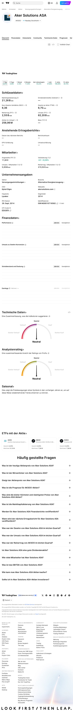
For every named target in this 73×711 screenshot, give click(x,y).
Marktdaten (21, 629)
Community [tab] (37, 38)
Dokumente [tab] (27, 38)
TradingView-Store (24, 678)
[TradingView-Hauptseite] (9, 595)
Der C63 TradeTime (24, 682)
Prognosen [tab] (64, 38)
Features (20, 625)
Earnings (4, 663)
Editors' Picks (40, 647)
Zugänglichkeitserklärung (26, 696)
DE (52, 3)
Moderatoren (40, 637)
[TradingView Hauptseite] (7, 3)
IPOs (3, 667)
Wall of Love (40, 627)
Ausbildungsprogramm (60, 646)
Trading (38, 643)
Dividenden (5, 665)
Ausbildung (39, 645)
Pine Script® (6, 682)
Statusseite (21, 702)
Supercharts (6, 627)
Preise (20, 627)
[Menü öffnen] (3, 3)
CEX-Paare (5, 641)
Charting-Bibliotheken (60, 627)
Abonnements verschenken (22, 632)
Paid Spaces (40, 659)
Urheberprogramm (42, 633)
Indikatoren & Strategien (43, 653)
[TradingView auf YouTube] (50, 595)
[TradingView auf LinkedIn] (57, 595)
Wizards (38, 655)
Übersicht (21, 639)
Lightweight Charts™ (59, 629)
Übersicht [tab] (5, 38)
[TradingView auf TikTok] (65, 595)
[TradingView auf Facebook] (46, 595)
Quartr (37, 614)
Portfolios (5, 673)
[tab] (56, 222)
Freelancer (39, 657)
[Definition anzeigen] (18, 98)
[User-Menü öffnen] (57, 3)
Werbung (56, 639)
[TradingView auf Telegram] (61, 595)
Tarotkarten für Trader (25, 680)
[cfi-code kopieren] (10, 210)
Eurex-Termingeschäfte (25, 653)
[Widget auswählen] (53, 44)
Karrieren (21, 670)
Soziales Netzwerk (42, 625)
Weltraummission (23, 663)
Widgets (55, 625)
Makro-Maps (6, 680)
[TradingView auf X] (42, 595)
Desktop (4, 690)
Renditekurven (6, 675)
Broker (20, 641)
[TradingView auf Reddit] (69, 595)
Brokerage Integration (60, 641)
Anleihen (4, 637)
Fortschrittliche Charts (60, 631)
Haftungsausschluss (24, 690)
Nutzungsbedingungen (25, 688)
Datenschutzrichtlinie (24, 692)
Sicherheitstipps (23, 698)
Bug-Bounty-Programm (25, 700)
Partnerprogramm (58, 643)
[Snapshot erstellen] (49, 44)
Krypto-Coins (6, 639)
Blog (19, 665)
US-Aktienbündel (23, 655)
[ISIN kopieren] (57, 203)
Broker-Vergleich (23, 643)
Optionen (5, 677)
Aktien (4, 632)
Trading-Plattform (58, 633)
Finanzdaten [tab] (15, 38)
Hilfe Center (21, 667)
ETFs (3, 635)
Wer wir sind (21, 661)
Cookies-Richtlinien (24, 694)
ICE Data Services (29, 604)
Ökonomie (5, 661)
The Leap (21, 645)
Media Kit (21, 672)
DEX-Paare (5, 643)
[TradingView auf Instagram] (54, 595)
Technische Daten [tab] (50, 38)
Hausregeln (39, 635)
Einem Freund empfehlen (40, 630)
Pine (3, 645)
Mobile (4, 688)
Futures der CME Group (25, 651)
